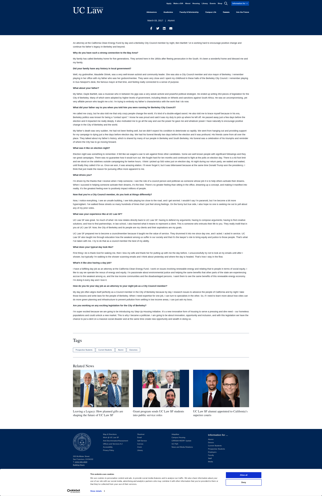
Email (139, 437)
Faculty (211, 455)
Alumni (171, 20)
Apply (168, 3)
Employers (212, 452)
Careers (226, 12)
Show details (96, 491)
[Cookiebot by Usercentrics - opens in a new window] (74, 491)
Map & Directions (110, 434)
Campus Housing (178, 437)
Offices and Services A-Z (113, 444)
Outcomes (133, 350)
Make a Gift (178, 3)
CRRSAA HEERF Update (181, 441)
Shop (220, 3)
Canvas (140, 444)
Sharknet (140, 434)
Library (205, 3)
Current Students (105, 350)
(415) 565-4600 (81, 462)
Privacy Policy (108, 450)
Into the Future (242, 12)
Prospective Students (84, 350)
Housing (196, 3)
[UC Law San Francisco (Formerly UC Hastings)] (88, 10)
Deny (243, 482)
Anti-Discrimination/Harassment (115, 441)
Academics (168, 12)
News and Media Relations (182, 447)
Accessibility (108, 447)
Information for (238, 3)
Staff (210, 458)
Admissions (152, 12)
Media (210, 462)
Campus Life (210, 12)
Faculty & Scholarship (189, 12)
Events (213, 3)
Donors (211, 442)
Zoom (139, 447)
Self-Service (142, 441)
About (187, 3)
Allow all (243, 475)
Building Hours (79, 465)
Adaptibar (175, 434)
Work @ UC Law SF (111, 437)
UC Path (175, 444)
